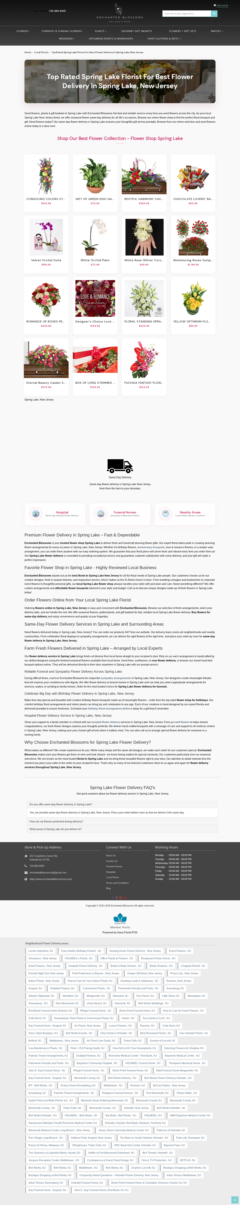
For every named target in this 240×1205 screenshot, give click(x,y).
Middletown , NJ (113, 1085)
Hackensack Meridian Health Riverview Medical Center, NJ (62, 1123)
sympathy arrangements (116, 678)
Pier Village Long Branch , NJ (45, 1137)
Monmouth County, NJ (87, 1078)
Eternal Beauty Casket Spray (46, 383)
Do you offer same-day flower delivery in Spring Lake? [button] (61, 804)
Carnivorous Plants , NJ (96, 988)
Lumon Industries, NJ (40, 950)
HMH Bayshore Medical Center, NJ (190, 1115)
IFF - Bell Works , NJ (40, 1085)
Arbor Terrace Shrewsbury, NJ (45, 1182)
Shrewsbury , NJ (38, 1003)
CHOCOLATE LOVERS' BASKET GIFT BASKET (193, 199)
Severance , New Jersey (42, 958)
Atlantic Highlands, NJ (41, 995)
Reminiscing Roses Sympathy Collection (193, 260)
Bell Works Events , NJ (79, 1033)
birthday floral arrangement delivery (110, 708)
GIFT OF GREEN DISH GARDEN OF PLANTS (95, 199)
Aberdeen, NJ (70, 995)
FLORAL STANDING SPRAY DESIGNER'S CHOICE (144, 321)
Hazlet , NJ (128, 1018)
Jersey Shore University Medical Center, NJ (123, 1130)
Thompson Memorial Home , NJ (187, 1063)
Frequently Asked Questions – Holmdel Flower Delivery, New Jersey (119, 1175)
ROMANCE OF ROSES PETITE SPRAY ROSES (46, 321)
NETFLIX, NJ (187, 1160)
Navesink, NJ (120, 995)
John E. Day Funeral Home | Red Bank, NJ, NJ (101, 1190)
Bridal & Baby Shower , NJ (126, 965)
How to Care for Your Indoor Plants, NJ (90, 980)
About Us (111, 855)
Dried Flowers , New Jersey (44, 965)
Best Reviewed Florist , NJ (155, 1033)
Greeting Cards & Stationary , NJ (139, 980)
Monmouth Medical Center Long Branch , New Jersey (59, 1130)
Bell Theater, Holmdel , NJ (157, 1152)
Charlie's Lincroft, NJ (143, 1167)
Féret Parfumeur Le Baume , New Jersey (95, 973)
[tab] (122, 804)
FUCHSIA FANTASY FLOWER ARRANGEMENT (144, 383)
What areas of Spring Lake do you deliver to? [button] (55, 829)
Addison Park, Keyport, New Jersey (91, 1137)
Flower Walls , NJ (187, 1093)
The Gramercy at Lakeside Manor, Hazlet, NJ (54, 1152)
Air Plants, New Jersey (87, 1025)
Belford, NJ (34, 1040)
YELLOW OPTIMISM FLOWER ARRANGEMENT (193, 321)
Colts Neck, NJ (37, 1018)
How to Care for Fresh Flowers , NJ (183, 1010)
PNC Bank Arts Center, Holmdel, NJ (135, 1145)
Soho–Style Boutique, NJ (43, 1033)
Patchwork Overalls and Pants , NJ (138, 988)
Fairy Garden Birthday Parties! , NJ (81, 950)
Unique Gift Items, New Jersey (144, 973)
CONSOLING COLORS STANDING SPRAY (46, 199)
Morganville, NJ (96, 995)
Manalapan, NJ (196, 995)
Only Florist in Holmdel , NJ (116, 1033)
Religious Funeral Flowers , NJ (120, 1093)
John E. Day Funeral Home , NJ (46, 1070)
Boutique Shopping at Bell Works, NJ (184, 1167)
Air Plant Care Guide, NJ (101, 1040)
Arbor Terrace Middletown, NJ (184, 1175)
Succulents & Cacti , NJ (156, 1018)
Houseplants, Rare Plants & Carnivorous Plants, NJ (83, 1018)
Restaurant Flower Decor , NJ (158, 958)
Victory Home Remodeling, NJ (78, 1085)
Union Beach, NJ (96, 1003)
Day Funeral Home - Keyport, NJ (47, 1025)
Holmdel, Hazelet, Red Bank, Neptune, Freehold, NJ (135, 1123)
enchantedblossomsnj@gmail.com (48, 872)
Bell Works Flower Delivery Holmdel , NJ (168, 1078)
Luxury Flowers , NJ (120, 1025)
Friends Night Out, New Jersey (46, 973)
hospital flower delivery (105, 722)
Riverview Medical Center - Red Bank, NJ (133, 1055)
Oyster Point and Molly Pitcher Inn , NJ (50, 1100)
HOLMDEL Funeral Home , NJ (142, 1063)
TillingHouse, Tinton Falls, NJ (89, 1145)
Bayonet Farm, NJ (174, 1145)
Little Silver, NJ (170, 995)
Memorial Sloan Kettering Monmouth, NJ (104, 1100)
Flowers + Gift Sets (182, 31)
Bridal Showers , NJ (161, 965)
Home (27, 52)
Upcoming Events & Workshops (111, 38)
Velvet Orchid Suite (46, 260)
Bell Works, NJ (37, 1167)
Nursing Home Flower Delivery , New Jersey (135, 950)
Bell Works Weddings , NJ (153, 1003)
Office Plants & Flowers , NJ (117, 958)
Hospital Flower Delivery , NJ (85, 965)
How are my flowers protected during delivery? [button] (56, 821)
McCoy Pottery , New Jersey (169, 1085)
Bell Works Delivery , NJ (122, 1078)
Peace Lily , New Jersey (184, 973)
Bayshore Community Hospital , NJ (97, 1063)
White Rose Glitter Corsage (144, 260)
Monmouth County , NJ (41, 1108)
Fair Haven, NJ (145, 995)
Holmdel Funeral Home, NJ (87, 1182)
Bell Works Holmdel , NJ (171, 1108)
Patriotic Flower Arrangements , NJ (74, 1093)
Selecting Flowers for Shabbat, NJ (184, 1048)
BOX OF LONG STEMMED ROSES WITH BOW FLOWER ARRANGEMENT (95, 383)
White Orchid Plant (95, 260)
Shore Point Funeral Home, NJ (137, 1010)
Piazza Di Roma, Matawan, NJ (46, 1145)
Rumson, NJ (147, 1025)
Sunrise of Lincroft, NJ (162, 1040)
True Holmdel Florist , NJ (193, 1033)
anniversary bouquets (151, 547)
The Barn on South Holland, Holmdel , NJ (144, 1137)
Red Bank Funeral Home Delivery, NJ (50, 1010)
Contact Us (112, 861)
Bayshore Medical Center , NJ (182, 1055)
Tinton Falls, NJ (132, 1040)
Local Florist (41, 52)
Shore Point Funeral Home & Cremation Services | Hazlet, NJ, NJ (149, 1182)
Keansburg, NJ (175, 988)
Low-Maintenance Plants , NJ (45, 1048)
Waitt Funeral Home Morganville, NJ (177, 1070)
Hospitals (111, 872)
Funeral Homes (114, 866)
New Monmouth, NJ (67, 1003)
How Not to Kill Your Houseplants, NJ (134, 1048)
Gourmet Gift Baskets (136, 31)
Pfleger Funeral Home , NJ (95, 1010)
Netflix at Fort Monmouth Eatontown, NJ (111, 1152)
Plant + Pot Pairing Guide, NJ (87, 1048)
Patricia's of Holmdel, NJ (171, 1130)
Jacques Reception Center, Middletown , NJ (53, 1160)
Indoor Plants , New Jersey (43, 980)
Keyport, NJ (35, 988)
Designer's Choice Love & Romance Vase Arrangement (95, 321)
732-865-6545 (57, 11)
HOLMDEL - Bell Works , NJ (81, 1115)
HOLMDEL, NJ (153, 1115)
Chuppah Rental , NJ (193, 965)
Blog (108, 888)
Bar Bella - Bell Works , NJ (120, 1115)
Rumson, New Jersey (178, 980)
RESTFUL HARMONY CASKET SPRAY (144, 199)
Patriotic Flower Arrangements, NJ (48, 1055)
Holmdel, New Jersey (136, 1108)
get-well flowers (180, 722)
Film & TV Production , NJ (157, 1160)
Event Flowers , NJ (180, 950)
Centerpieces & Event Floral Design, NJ (110, 1160)
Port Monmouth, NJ (157, 1093)
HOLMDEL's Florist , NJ (78, 958)
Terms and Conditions (117, 883)
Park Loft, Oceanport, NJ (190, 1137)
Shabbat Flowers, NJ (62, 988)
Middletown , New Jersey (64, 1040)
